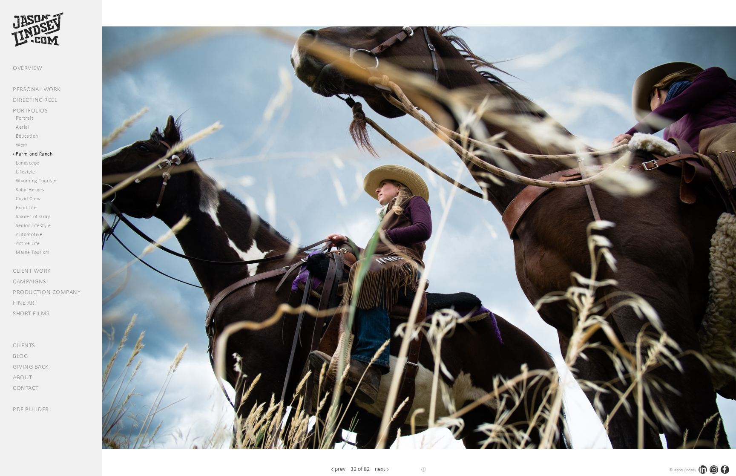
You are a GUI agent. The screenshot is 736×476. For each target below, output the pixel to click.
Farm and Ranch (34, 154)
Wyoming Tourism (36, 181)
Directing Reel (35, 100)
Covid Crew (28, 199)
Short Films (31, 313)
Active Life (28, 243)
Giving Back (31, 366)
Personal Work (37, 89)
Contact (26, 388)
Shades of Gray (33, 216)
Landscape (28, 163)
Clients (24, 345)
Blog (20, 356)
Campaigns (29, 281)
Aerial (22, 127)
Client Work (32, 270)
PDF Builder (31, 409)
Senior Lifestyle (33, 225)
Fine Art (25, 302)
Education (27, 136)
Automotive (29, 234)
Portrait (24, 118)
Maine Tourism (33, 252)
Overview (27, 68)
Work (21, 145)
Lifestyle (25, 172)
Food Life (26, 208)
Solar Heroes (30, 190)
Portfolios (30, 110)
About (22, 377)
